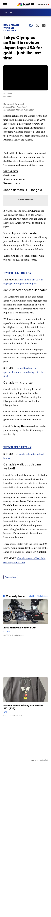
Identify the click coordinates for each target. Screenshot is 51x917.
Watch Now (43, 4)
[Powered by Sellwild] (43, 760)
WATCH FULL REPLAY (17, 273)
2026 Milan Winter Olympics (11, 27)
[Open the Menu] (4, 4)
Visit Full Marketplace (38, 596)
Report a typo (10, 577)
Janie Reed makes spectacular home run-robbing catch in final (23, 372)
